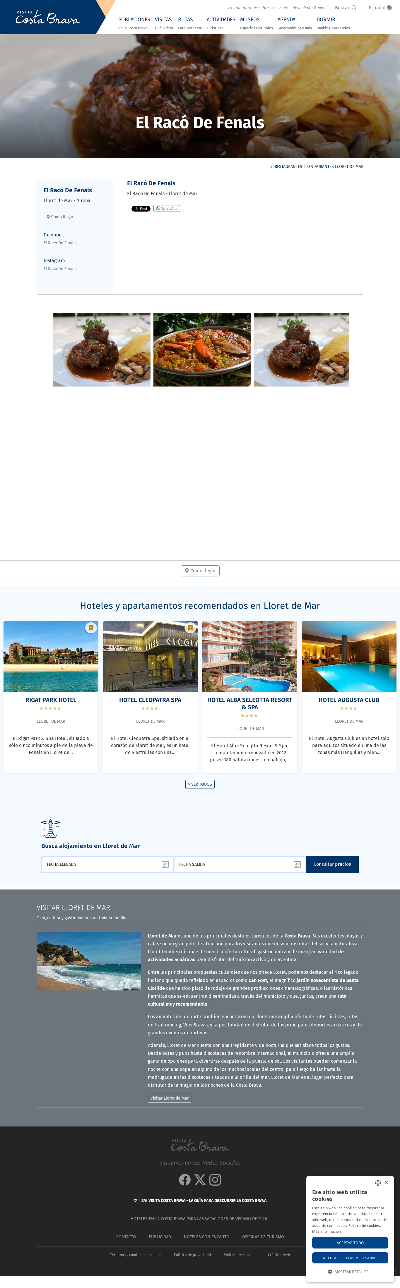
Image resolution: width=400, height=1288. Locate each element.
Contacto (126, 1236)
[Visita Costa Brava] (48, 17)
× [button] (386, 1182)
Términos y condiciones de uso (135, 1255)
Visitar (73, 908)
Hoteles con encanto (206, 1236)
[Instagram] (215, 1182)
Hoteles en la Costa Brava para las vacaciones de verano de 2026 (199, 1218)
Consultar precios (332, 864)
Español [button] (378, 8)
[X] (200, 1182)
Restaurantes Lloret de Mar (334, 166)
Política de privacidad (192, 1255)
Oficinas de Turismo (263, 1236)
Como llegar (61, 216)
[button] (350, 1271)
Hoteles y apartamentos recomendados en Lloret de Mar (200, 605)
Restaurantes (287, 166)
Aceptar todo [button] (350, 1242)
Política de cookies (239, 1255)
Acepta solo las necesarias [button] (350, 1258)
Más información (326, 1231)
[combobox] (378, 1183)
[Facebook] (185, 1182)
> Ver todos (200, 784)
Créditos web (279, 1255)
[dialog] (350, 1229)
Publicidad (160, 1236)
